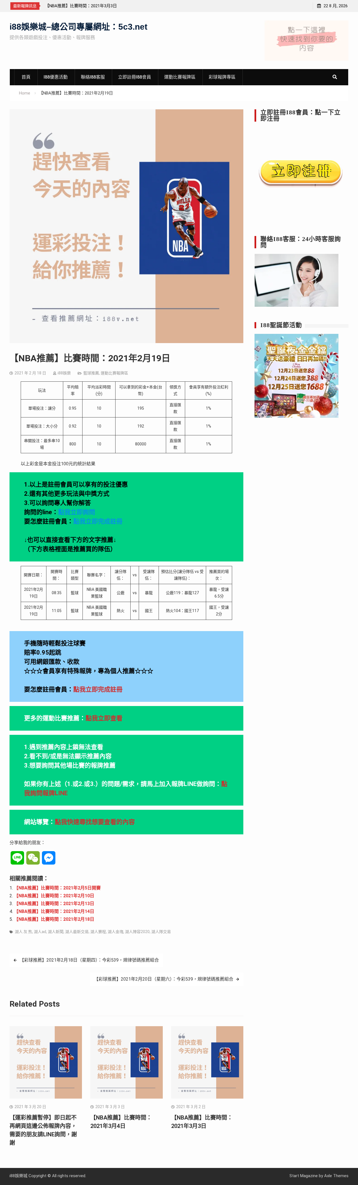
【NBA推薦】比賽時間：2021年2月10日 (54, 895)
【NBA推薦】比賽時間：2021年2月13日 (54, 903)
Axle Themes (336, 1175)
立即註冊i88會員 (134, 77)
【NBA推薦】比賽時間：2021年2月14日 (54, 911)
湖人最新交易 (77, 931)
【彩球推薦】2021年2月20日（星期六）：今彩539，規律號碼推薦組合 (163, 979)
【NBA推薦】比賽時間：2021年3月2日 (81, 5)
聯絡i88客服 (93, 77)
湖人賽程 (98, 931)
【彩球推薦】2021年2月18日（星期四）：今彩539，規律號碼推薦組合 (89, 960)
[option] (95, 6)
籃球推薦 (91, 373)
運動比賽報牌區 (180, 77)
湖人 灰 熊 (23, 931)
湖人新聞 (55, 931)
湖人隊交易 (161, 931)
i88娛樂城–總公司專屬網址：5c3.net (78, 26)
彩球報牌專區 (222, 77)
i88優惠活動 (56, 77)
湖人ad (40, 931)
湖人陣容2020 (137, 931)
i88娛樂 (64, 373)
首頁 (26, 77)
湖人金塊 (115, 931)
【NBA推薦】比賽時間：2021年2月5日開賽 (57, 888)
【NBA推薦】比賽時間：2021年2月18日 (54, 919)
